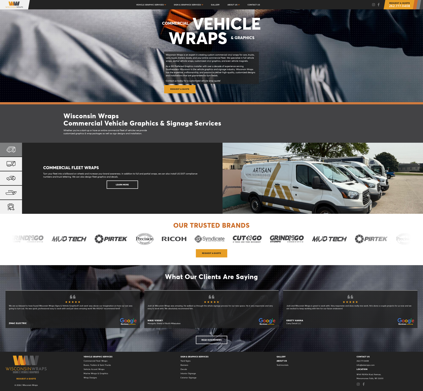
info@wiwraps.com (366, 365)
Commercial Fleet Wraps (95, 360)
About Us (232, 4)
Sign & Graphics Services (187, 4)
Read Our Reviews (211, 340)
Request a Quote (179, 89)
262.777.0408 (399, 5)
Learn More (122, 184)
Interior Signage (188, 373)
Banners (184, 365)
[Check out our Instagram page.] (373, 5)
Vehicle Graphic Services (150, 4)
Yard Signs (185, 360)
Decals (184, 369)
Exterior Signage (189, 377)
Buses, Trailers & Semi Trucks (97, 365)
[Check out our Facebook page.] (378, 5)
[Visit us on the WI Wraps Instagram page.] (359, 385)
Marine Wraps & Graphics (96, 373)
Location (362, 369)
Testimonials (282, 365)
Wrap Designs (90, 377)
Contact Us (254, 4)
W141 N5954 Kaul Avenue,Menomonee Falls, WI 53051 (370, 376)
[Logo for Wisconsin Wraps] (12, 4)
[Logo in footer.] (26, 364)
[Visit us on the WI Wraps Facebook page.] (364, 385)
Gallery (215, 4)
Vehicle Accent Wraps (94, 369)
